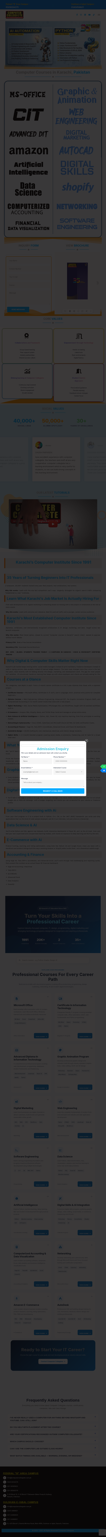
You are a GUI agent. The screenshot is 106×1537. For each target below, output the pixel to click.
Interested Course (59, 768)
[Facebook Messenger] (104, 770)
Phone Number (59, 757)
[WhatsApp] (104, 766)
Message (24, 778)
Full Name (25, 757)
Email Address (27, 768)
